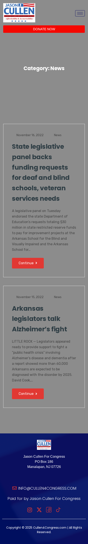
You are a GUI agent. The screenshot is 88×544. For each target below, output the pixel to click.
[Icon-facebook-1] (48, 509)
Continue (26, 263)
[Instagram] (29, 509)
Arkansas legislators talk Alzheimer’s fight (39, 319)
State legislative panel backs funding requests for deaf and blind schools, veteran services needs (41, 172)
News (58, 135)
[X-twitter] (39, 509)
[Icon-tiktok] (58, 509)
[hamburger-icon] (80, 13)
